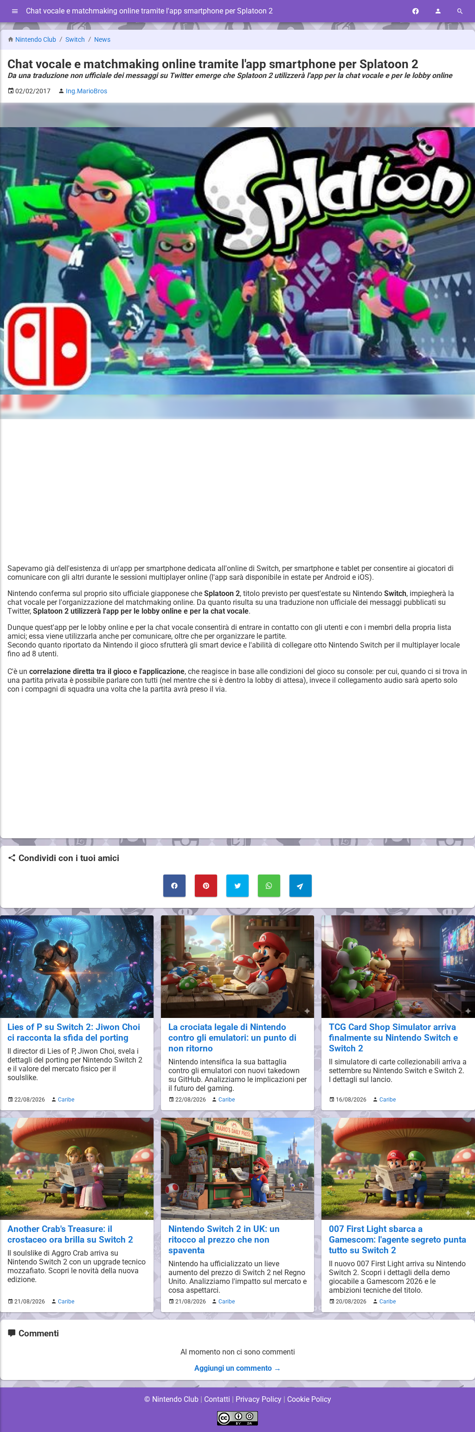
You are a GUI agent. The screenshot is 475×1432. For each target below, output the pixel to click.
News (102, 40)
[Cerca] (460, 11)
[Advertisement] (237, 492)
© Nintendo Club (171, 1399)
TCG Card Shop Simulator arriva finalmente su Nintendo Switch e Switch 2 (393, 1038)
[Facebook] (415, 11)
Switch (75, 40)
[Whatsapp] (269, 886)
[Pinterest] (206, 886)
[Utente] (438, 11)
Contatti (217, 1399)
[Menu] (15, 11)
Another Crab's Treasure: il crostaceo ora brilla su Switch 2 (70, 1234)
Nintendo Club (35, 40)
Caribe (66, 1099)
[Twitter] (237, 886)
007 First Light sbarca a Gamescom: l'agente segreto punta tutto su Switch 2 (397, 1240)
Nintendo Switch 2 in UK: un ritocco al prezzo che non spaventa (224, 1240)
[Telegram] (300, 886)
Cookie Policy (309, 1399)
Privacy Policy (259, 1399)
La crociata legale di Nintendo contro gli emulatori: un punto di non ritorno (232, 1038)
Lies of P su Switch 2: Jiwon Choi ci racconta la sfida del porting (73, 1032)
